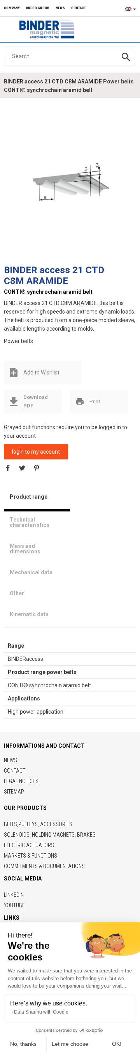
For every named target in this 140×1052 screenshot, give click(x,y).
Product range (28, 497)
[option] (70, 181)
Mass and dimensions (25, 549)
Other (17, 593)
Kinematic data (29, 614)
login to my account (36, 452)
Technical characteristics (29, 522)
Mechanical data (31, 572)
